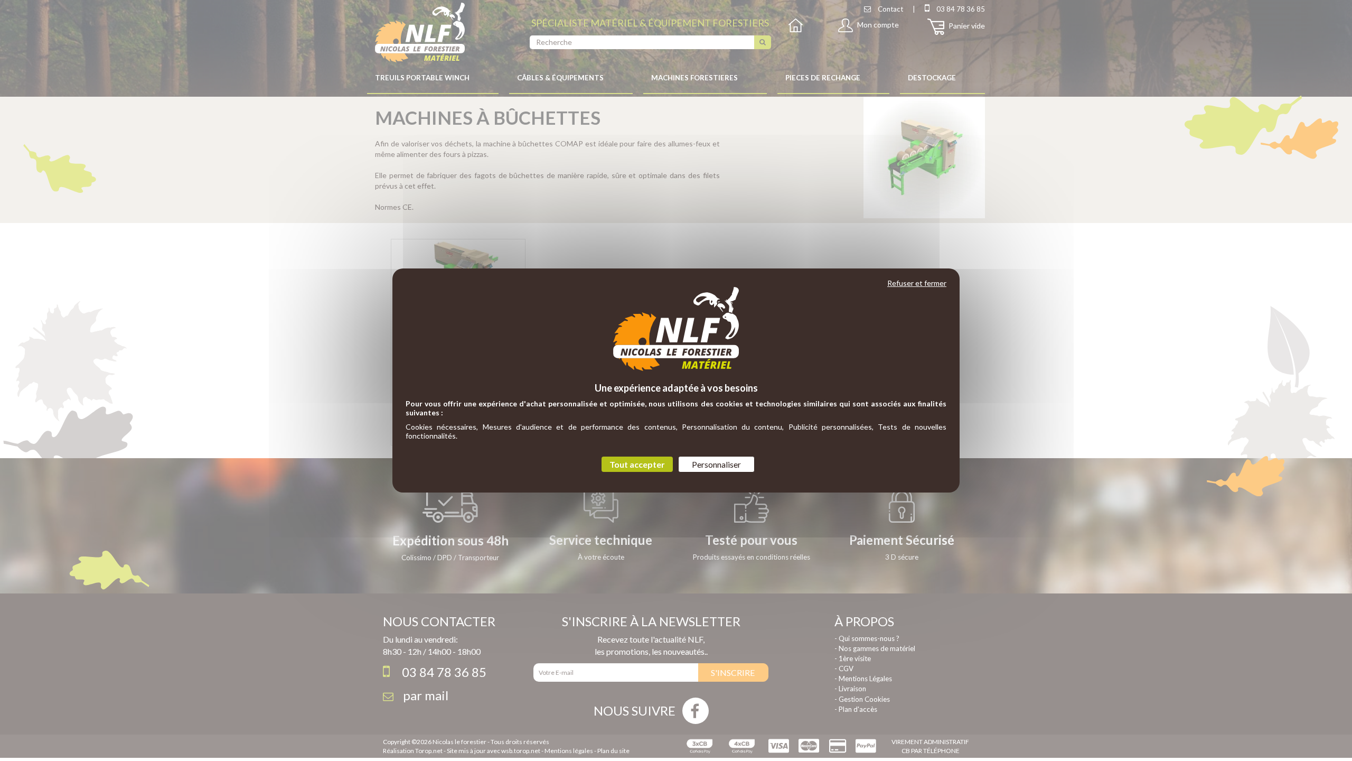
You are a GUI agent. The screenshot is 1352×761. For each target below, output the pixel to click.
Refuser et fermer (916, 283)
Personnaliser (716, 464)
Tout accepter (637, 464)
